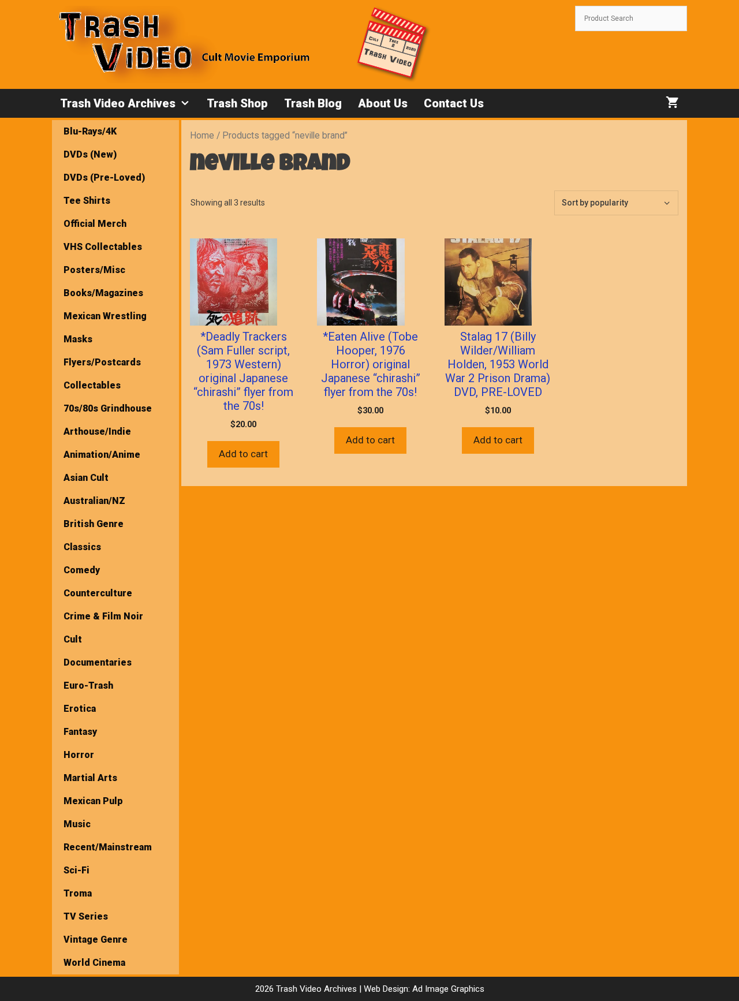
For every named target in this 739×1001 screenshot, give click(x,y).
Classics (82, 546)
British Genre (94, 523)
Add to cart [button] (243, 454)
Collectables (92, 385)
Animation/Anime (102, 454)
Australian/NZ (94, 500)
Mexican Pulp (93, 800)
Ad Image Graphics (447, 989)
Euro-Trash (88, 685)
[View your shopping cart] (672, 103)
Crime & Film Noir (103, 616)
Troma (78, 893)
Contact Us (454, 103)
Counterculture (98, 593)
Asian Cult (86, 477)
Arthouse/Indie (97, 431)
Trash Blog (313, 103)
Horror (79, 754)
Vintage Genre (96, 939)
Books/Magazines (103, 292)
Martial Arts (90, 777)
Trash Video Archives (118, 103)
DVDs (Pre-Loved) (104, 177)
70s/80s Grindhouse (108, 408)
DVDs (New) (90, 154)
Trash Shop (237, 103)
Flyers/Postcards (102, 362)
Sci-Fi (76, 870)
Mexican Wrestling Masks (105, 328)
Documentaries (98, 662)
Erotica (80, 708)
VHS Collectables (103, 246)
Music (77, 824)
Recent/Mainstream (108, 847)
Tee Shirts (87, 200)
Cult (73, 639)
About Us (383, 103)
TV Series (86, 916)
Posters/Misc (94, 269)
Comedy (82, 570)
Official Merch (95, 223)
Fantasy (80, 731)
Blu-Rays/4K (90, 131)
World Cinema (94, 962)
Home (202, 135)
